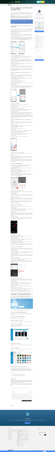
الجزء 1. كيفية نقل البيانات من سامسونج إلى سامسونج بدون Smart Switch (19, 20)
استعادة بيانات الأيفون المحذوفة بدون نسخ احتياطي (21, 436)
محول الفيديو (9, 437)
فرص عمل (26, 440)
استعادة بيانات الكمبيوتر (10, 431)
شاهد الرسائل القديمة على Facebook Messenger (21, 440)
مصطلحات (26, 431)
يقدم (26, 400)
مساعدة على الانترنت (27, 435)
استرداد (26, 432)
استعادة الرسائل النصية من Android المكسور (21, 438)
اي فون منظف (9, 436)
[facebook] (9, 450)
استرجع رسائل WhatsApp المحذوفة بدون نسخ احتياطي (21, 430)
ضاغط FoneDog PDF (10, 435)
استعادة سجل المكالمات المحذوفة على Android (20, 431)
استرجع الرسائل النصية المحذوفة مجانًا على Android (20, 435)
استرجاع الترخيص (27, 438)
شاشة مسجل (9, 439)
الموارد (25, 436)
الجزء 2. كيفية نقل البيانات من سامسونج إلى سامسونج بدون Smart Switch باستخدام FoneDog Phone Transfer (21, 21)
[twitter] (10, 450)
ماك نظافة (9, 434)
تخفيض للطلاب (26, 439)
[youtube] (12, 450)
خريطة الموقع (26, 437)
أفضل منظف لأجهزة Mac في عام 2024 (20, 441)
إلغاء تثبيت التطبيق (10, 438)
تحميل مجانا (22, 306)
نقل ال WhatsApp (10, 432)
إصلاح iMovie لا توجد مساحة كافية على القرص (20, 443)
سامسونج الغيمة (30, 30)
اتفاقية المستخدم (27, 434)
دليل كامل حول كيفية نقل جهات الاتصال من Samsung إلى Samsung (18, 375)
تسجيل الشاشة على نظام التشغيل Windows (20, 444)
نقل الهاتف (9, 433)
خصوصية (26, 433)
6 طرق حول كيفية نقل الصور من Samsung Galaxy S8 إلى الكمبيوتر (18, 374)
